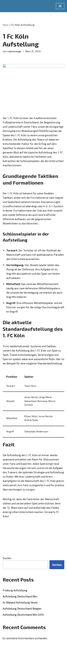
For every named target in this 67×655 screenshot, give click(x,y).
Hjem (5, 24)
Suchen (7, 558)
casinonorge (14, 51)
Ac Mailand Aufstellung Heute (20, 602)
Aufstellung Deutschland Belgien (22, 608)
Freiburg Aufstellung (15, 590)
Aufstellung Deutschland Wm (20, 596)
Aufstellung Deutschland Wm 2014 (23, 614)
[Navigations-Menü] (60, 6)
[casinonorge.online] (13, 6)
